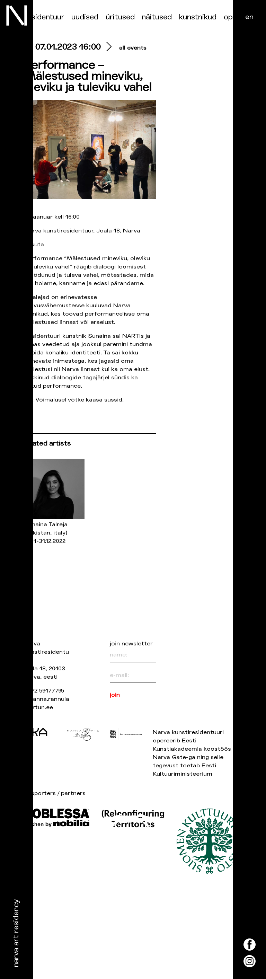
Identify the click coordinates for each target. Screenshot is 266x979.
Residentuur (44, 17)
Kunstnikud (197, 17)
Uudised (84, 17)
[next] (107, 47)
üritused (120, 17)
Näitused (157, 17)
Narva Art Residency (16, 933)
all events (133, 47)
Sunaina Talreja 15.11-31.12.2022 (46, 532)
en (249, 17)
